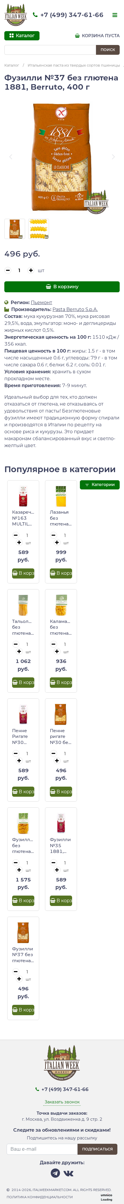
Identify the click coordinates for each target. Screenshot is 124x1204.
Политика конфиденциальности (40, 1197)
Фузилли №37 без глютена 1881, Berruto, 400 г (22, 955)
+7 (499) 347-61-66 (71, 14)
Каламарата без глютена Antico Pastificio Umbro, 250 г (61, 627)
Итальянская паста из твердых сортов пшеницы (74, 65)
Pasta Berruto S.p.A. (75, 309)
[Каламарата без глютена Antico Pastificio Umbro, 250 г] (61, 605)
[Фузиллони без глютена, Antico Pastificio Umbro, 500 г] (23, 823)
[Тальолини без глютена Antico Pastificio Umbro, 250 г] (23, 605)
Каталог (11, 65)
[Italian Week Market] (15, 15)
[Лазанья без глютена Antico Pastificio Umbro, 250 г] (61, 496)
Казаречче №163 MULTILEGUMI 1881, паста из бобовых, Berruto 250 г (23, 518)
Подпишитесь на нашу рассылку (62, 1138)
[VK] (68, 1174)
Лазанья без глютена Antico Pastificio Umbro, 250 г (60, 518)
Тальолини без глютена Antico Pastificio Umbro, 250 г (23, 627)
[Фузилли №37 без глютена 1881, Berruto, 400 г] (23, 933)
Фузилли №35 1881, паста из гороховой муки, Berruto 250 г (61, 846)
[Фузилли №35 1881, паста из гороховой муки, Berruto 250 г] (61, 823)
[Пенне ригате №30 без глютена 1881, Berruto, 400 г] (61, 714)
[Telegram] (55, 1174)
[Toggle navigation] (114, 15)
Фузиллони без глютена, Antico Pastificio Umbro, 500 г (23, 846)
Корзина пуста (100, 35)
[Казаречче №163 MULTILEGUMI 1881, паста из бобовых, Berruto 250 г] (23, 496)
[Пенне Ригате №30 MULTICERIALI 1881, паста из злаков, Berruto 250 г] (23, 714)
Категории (103, 484)
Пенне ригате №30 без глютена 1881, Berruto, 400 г (60, 737)
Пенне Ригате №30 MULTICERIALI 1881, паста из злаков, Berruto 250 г (23, 737)
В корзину (65, 286)
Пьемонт (41, 302)
